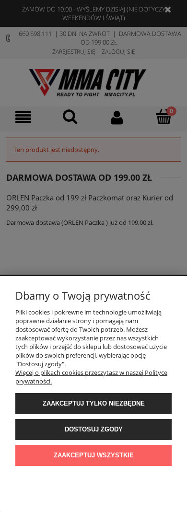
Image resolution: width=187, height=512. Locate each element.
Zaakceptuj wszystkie (94, 455)
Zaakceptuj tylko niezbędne (94, 403)
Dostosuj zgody (94, 429)
